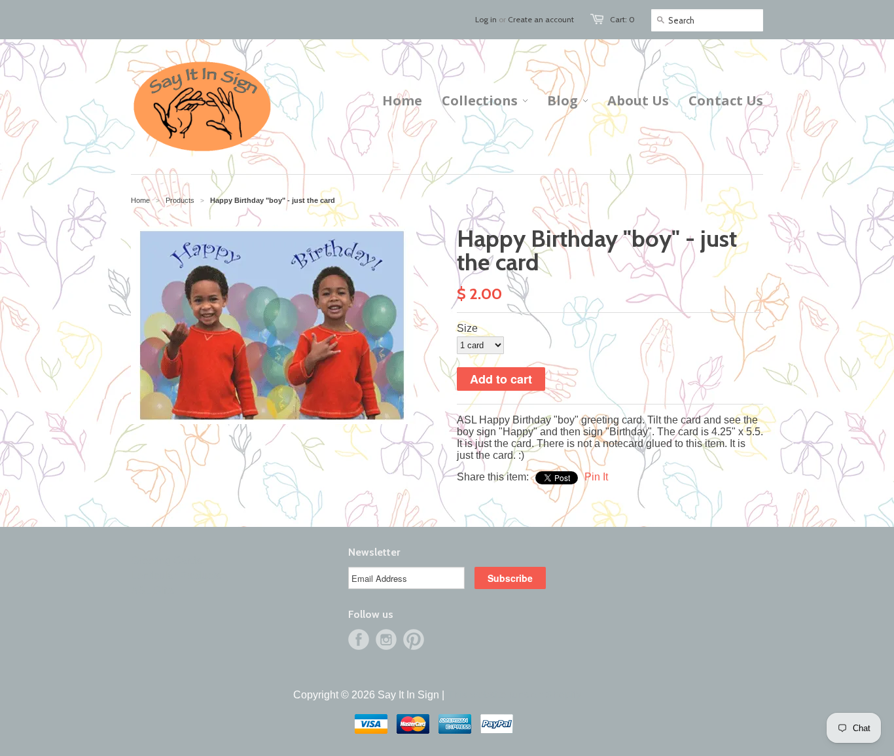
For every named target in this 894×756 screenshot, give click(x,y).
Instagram (386, 639)
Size (467, 328)
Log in (486, 19)
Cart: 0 (622, 19)
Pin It (596, 476)
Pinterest (413, 639)
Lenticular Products (176, 575)
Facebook (358, 639)
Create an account (541, 19)
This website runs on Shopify (514, 694)
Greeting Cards (166, 560)
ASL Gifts (152, 590)
